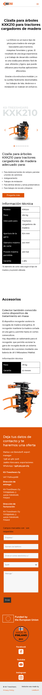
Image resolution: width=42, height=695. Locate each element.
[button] (37, 130)
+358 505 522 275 (21, 466)
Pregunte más (13, 195)
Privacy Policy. (8, 690)
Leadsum (35, 690)
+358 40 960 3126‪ (11, 459)
